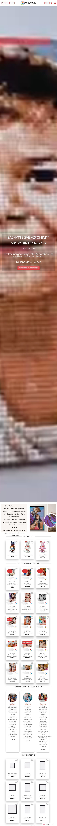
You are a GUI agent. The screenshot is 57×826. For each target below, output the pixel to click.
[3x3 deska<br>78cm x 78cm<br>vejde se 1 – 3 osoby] (12, 621)
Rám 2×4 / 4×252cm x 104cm (42, 818)
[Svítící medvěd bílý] (27, 546)
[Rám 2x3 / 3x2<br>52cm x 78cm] (42, 765)
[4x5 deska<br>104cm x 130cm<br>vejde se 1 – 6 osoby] (12, 668)
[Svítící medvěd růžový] (42, 546)
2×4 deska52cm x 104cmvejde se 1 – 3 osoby (12, 608)
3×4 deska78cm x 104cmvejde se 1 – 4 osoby (27, 631)
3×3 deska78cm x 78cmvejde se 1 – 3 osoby (12, 631)
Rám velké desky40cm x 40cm (12, 774)
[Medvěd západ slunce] (12, 546)
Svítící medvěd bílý (27, 555)
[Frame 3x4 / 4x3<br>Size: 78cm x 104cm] (27, 787)
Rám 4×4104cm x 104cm (43, 796)
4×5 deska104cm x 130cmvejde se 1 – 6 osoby (12, 678)
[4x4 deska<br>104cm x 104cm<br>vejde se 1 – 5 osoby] (42, 645)
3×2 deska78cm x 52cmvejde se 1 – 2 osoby (43, 608)
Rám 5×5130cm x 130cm (12, 818)
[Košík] (55, 3)
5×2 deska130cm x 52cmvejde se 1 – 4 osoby (27, 678)
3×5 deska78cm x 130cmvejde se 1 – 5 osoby (43, 631)
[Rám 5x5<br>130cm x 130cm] (12, 809)
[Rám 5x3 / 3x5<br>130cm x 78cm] (27, 809)
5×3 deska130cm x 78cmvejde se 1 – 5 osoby (43, 678)
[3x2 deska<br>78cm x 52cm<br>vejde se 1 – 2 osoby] (42, 598)
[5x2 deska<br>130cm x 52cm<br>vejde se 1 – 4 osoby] (27, 668)
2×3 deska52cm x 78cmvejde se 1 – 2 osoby (43, 583)
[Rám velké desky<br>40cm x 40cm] (12, 765)
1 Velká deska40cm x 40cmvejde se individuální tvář (12, 584)
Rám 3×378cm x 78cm (12, 796)
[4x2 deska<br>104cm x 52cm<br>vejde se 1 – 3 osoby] (12, 645)
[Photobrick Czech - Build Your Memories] (28, 3)
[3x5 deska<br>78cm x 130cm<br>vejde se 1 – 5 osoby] (42, 621)
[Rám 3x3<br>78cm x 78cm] (12, 787)
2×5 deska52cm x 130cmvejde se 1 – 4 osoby (27, 608)
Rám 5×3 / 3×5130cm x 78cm (27, 818)
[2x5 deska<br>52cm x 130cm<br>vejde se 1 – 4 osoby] (27, 598)
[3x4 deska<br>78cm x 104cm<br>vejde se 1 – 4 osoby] (27, 621)
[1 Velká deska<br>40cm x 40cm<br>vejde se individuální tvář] (12, 573)
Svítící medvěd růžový (42, 555)
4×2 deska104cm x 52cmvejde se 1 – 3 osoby (12, 655)
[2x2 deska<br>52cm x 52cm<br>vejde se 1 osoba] (27, 573)
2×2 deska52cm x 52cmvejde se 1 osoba (27, 583)
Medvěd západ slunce (12, 555)
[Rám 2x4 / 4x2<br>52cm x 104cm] (42, 809)
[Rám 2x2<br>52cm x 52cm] (27, 765)
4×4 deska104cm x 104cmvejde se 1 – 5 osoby (43, 655)
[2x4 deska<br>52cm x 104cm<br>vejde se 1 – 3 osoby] (12, 598)
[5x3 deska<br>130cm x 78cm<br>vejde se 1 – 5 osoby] (42, 668)
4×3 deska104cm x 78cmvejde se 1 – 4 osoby (27, 655)
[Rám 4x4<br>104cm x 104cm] (42, 787)
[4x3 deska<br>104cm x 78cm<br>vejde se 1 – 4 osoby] (27, 645)
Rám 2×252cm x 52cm (27, 774)
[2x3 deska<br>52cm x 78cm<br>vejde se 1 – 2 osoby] (42, 573)
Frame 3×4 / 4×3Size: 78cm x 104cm (27, 796)
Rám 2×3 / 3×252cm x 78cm (42, 774)
